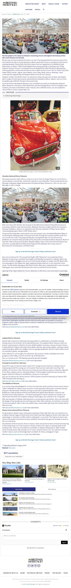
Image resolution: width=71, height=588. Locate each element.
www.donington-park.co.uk (13, 381)
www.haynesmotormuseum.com (15, 434)
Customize (34, 311)
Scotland (28, 9)
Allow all (58, 311)
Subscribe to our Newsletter (13, 456)
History (65, 4)
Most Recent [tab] (52, 489)
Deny (13, 311)
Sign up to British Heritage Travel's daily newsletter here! (36, 251)
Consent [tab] (9, 280)
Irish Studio (31, 584)
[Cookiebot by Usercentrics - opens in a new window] (61, 275)
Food (66, 573)
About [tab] (62, 280)
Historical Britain (34, 573)
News (44, 4)
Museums (12, 448)
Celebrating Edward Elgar (13, 96)
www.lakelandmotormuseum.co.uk (16, 361)
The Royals (56, 573)
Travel (47, 573)
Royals (37, 9)
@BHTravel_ (17, 14)
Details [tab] (27, 280)
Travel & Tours (53, 4)
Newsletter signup (32, 4)
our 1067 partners (13, 289)
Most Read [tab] (19, 489)
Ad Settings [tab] (44, 280)
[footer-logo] (35, 560)
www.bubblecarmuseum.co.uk (15, 408)
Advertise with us (10, 573)
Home (22, 573)
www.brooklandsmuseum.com (15, 327)
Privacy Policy (47, 581)
